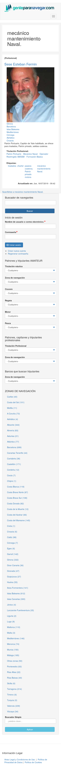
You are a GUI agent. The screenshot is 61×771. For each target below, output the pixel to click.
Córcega (10, 134)
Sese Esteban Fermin (20, 64)
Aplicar (30, 729)
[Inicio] (29, 8)
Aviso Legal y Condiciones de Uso (19, 759)
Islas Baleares (13, 129)
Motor (8, 311)
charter (20, 165)
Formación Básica (35, 156)
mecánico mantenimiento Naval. (44, 168)
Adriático (10, 137)
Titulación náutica (14, 266)
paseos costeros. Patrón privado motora (29, 171)
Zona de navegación (15, 277)
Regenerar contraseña (18, 253)
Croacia (10, 140)
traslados (12, 165)
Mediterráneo (13, 132)
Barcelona (11, 126)
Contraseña (10, 232)
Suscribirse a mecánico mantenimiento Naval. (22, 191)
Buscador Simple (13, 717)
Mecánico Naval (30, 153)
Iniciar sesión (15, 245)
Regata (8, 300)
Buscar (30, 211)
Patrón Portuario (14, 153)
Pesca (8, 323)
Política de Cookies (33, 762)
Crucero (9, 289)
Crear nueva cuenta (17, 250)
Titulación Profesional (15, 345)
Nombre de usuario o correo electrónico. (24, 221)
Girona (10, 123)
